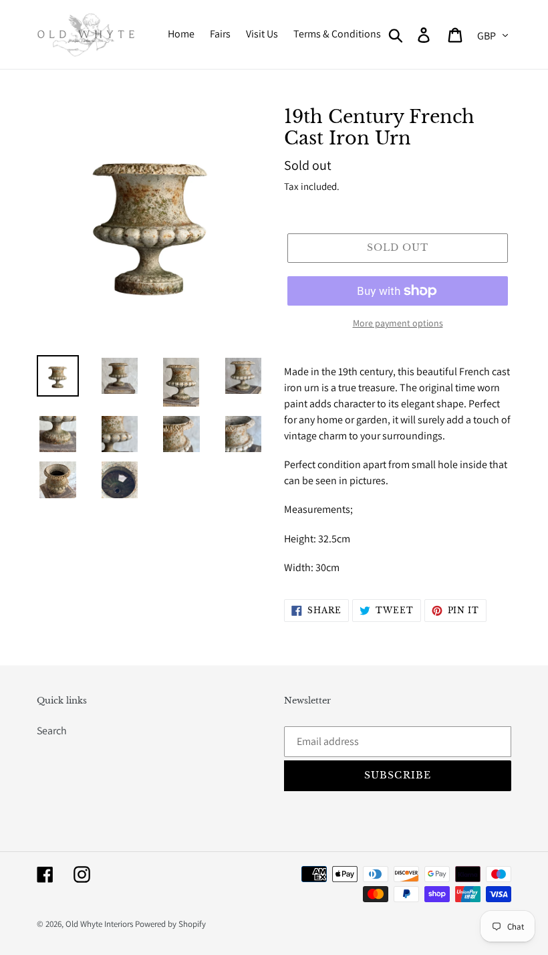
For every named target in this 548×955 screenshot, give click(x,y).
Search (52, 731)
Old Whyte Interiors (99, 924)
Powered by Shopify (170, 924)
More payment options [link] (398, 323)
